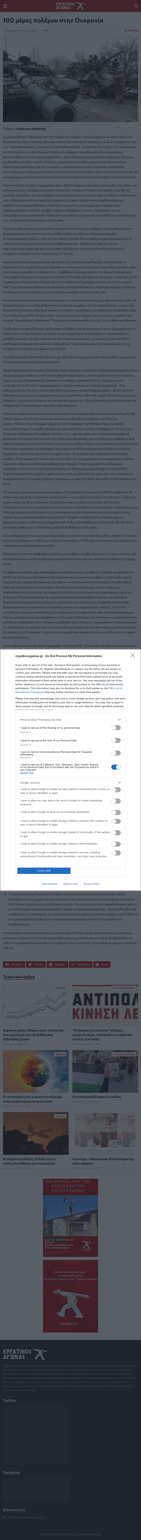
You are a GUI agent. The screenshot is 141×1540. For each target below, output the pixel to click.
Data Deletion (50, 883)
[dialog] (70, 770)
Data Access (70, 883)
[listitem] (70, 720)
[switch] (116, 727)
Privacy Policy (91, 883)
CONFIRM (44, 870)
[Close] (133, 656)
